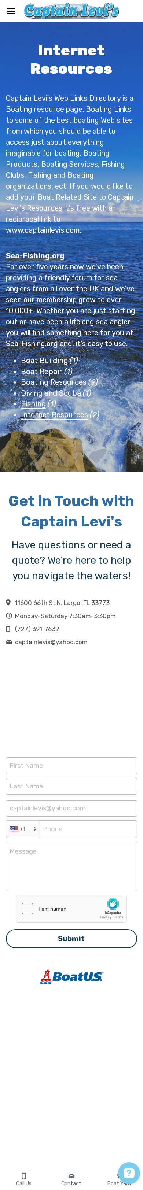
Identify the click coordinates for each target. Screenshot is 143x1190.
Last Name (26, 786)
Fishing (33, 403)
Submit (71, 938)
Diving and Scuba (51, 393)
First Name (26, 766)
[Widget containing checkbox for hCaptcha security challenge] (71, 909)
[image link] (71, 10)
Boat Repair (41, 371)
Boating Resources (54, 382)
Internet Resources (54, 414)
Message (23, 851)
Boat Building (44, 360)
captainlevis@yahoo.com (48, 808)
